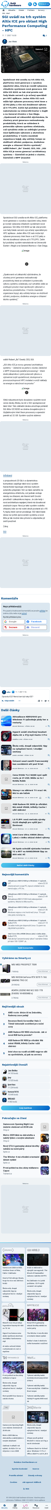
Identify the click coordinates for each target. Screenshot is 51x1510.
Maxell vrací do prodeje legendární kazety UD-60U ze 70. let (13, 1325)
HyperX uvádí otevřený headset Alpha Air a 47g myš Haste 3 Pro (30, 733)
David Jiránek (18, 755)
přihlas (42, 611)
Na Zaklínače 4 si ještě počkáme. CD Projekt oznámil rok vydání (36, 1283)
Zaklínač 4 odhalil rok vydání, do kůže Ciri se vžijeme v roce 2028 (12, 1448)
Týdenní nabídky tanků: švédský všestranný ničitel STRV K (37, 1378)
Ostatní (21, 10)
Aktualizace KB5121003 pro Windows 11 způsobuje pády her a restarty (30, 719)
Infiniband (7, 475)
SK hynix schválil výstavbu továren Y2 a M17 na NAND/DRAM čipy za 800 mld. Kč (31, 851)
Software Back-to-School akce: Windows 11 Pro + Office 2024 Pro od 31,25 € (37, 1451)
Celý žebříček (25, 1108)
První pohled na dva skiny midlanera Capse (20, 1169)
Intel (8, 13)
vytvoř (24, 613)
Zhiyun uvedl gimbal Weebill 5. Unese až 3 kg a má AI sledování (37, 1440)
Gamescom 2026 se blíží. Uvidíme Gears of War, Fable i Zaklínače (12, 1270)
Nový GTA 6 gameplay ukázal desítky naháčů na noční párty (21, 1147)
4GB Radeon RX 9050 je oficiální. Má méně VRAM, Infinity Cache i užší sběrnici (30, 807)
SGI (3, 13)
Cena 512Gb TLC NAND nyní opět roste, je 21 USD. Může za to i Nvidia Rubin (30, 778)
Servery (41, 10)
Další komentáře (25, 948)
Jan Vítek (12, 42)
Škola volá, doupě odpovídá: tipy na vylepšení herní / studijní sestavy (30, 749)
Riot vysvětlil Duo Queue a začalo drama (13, 1397)
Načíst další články (25, 865)
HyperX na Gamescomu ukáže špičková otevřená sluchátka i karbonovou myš (12, 1337)
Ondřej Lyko (17, 739)
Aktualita (11, 10)
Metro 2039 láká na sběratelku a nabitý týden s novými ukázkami (19, 1136)
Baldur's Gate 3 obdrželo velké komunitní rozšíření (37, 1342)
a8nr (9, 692)
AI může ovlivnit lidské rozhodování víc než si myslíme (12, 1349)
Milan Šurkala (18, 726)
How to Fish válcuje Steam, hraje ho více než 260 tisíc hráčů (13, 1280)
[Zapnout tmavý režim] (35, 4)
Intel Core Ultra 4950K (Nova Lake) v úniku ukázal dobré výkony (31, 836)
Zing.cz (6, 1130)
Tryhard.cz (7, 1174)
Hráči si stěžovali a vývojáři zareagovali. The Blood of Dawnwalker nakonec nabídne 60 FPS (37, 1272)
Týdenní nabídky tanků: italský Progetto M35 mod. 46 (37, 1398)
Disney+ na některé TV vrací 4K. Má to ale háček (30, 791)
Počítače (31, 10)
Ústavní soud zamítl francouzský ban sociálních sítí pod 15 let (30, 762)
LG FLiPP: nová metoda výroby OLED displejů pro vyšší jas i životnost (29, 822)
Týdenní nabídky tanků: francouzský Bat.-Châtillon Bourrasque (37, 1388)
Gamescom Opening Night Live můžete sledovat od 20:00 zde (18, 1125)
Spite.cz (6, 1152)
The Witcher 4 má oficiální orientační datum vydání (21, 1158)
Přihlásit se (44, 4)
